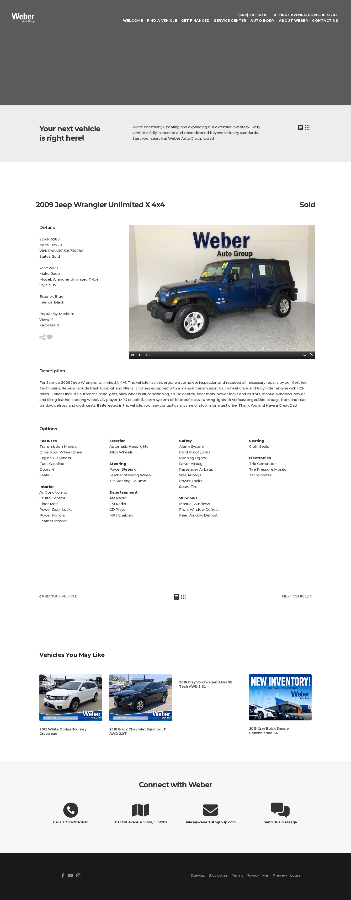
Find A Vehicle (162, 20)
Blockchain (218, 875)
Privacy (252, 875)
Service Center (230, 20)
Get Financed (195, 20)
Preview (280, 875)
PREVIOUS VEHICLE (59, 596)
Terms (237, 875)
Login (295, 875)
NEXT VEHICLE (296, 596)
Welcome (133, 20)
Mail (265, 875)
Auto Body (262, 20)
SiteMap (198, 875)
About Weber (293, 20)
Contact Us (325, 20)
